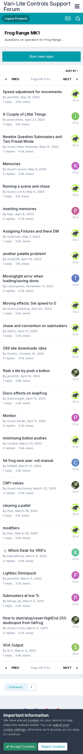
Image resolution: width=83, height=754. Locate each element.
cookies (33, 720)
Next (67, 79)
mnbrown (14, 236)
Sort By (71, 70)
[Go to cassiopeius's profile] (75, 463)
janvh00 (13, 97)
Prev (15, 79)
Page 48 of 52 (41, 79)
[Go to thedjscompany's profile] (75, 278)
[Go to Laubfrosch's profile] (75, 373)
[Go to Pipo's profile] (75, 211)
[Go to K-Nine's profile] (75, 94)
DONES (12, 466)
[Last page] (77, 79)
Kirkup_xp (14, 601)
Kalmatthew (15, 556)
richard (12, 443)
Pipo (10, 214)
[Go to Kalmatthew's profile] (75, 552)
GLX (10, 650)
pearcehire (15, 119)
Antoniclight (15, 398)
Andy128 (13, 259)
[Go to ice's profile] (75, 116)
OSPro (11, 331)
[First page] (6, 79)
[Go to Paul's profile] (75, 418)
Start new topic (41, 56)
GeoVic (12, 353)
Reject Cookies (53, 746)
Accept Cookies (22, 746)
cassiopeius (15, 286)
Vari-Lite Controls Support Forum (36, 6)
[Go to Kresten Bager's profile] (75, 166)
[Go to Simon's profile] (75, 647)
